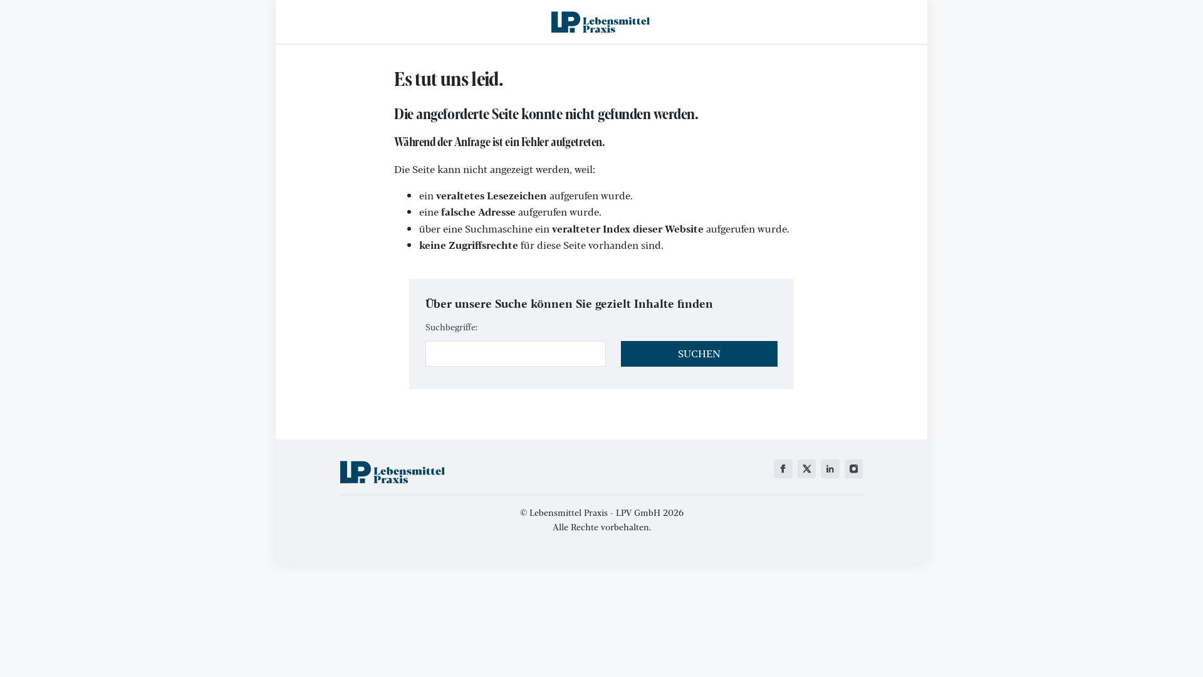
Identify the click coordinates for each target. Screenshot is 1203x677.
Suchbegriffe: (451, 326)
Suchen (699, 353)
